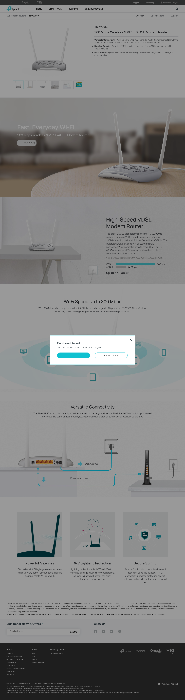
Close (131, 340)
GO (73, 355)
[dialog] (92, 350)
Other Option (111, 355)
